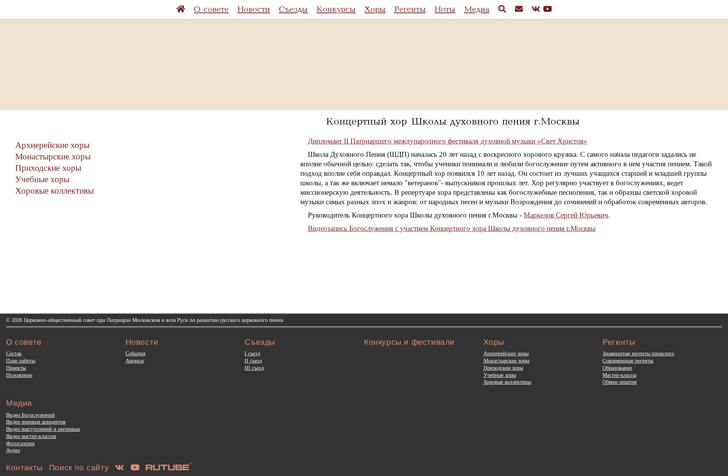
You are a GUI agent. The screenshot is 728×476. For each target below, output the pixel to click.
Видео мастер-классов (31, 436)
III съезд (254, 368)
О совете (211, 9)
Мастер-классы (619, 375)
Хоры (375, 9)
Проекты (16, 368)
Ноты (445, 9)
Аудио (13, 450)
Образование (617, 368)
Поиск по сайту (79, 467)
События (135, 353)
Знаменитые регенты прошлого (638, 353)
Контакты (24, 467)
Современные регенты (627, 361)
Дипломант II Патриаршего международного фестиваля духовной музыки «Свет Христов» (447, 141)
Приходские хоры (48, 168)
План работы (20, 361)
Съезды (293, 9)
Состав (14, 353)
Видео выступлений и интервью (43, 429)
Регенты (410, 9)
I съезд (252, 353)
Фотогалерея (20, 443)
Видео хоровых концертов (36, 422)
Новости (253, 9)
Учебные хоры (42, 179)
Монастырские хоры (53, 156)
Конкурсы (336, 9)
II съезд (253, 361)
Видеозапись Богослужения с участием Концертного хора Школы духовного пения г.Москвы (452, 228)
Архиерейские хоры (52, 145)
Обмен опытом (619, 382)
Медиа (477, 9)
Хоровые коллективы (54, 190)
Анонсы (135, 361)
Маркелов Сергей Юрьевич (566, 215)
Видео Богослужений (30, 415)
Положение (19, 375)
